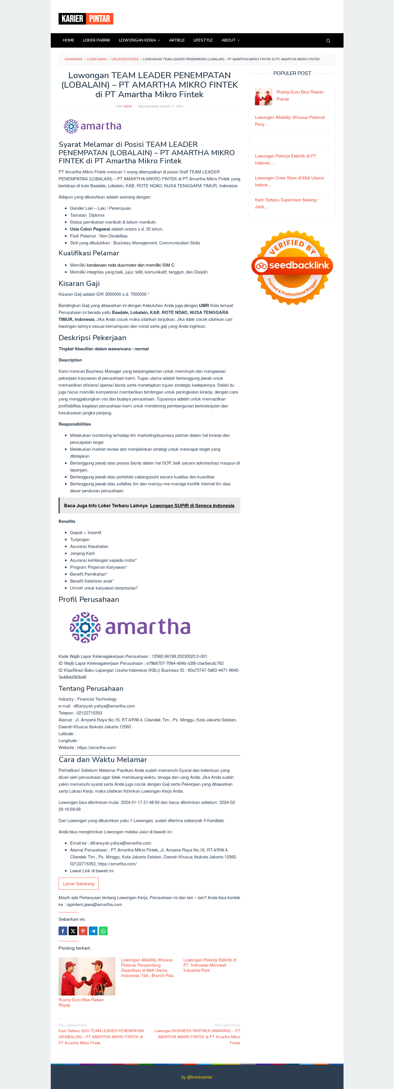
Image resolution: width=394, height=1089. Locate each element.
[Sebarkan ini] (63, 931)
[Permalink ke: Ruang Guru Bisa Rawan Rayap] (87, 976)
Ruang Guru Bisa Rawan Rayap (81, 1002)
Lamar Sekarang (78, 883)
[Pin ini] (83, 931)
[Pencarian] (328, 40)
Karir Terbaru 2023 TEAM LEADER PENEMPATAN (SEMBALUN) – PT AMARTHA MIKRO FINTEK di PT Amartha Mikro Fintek (101, 1033)
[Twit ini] (73, 931)
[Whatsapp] (103, 931)
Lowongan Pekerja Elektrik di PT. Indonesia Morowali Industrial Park (209, 965)
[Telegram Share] (93, 931)
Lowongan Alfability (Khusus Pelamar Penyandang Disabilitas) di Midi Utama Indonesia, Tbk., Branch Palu (147, 967)
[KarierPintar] (86, 18)
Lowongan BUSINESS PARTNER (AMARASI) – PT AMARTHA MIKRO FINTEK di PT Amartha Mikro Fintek (197, 1033)
